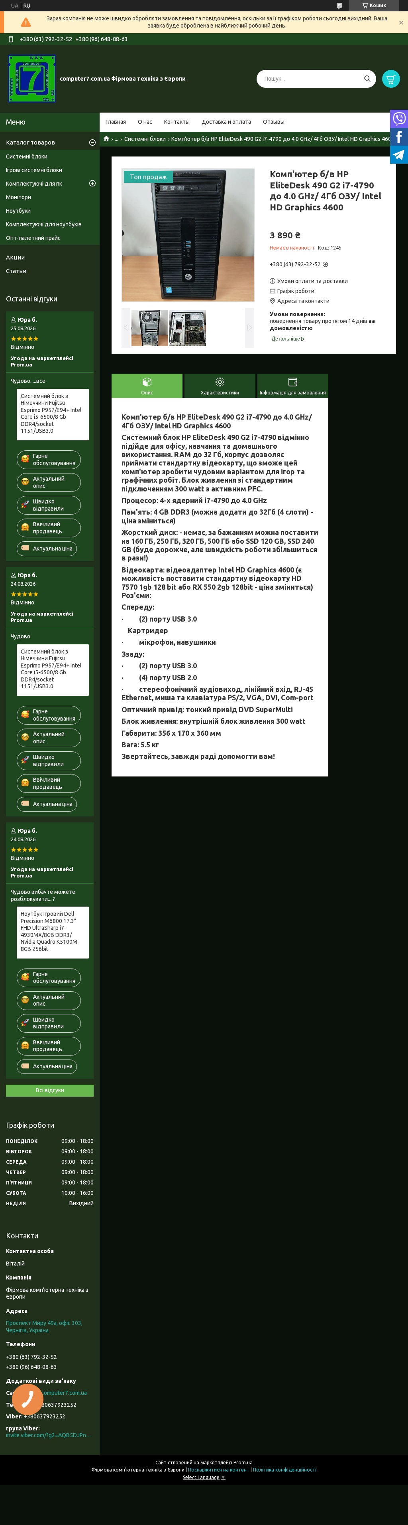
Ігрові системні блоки (34, 170)
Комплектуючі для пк (34, 183)
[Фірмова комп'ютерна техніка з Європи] (32, 78)
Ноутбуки (18, 211)
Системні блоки (145, 139)
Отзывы (273, 122)
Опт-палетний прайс (33, 238)
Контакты (177, 122)
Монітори (18, 197)
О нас (145, 122)
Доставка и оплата (226, 122)
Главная (116, 122)
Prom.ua (243, 1462)
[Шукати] (367, 79)
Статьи (16, 270)
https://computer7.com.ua (55, 1393)
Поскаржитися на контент (218, 1469)
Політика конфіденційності (284, 1469)
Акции (15, 257)
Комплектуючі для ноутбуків (44, 224)
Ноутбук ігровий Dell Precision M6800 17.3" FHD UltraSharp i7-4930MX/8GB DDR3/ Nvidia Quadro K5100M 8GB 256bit (49, 931)
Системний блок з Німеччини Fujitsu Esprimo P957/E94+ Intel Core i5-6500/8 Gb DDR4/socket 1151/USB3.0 (51, 413)
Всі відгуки (50, 1090)
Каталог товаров (30, 142)
